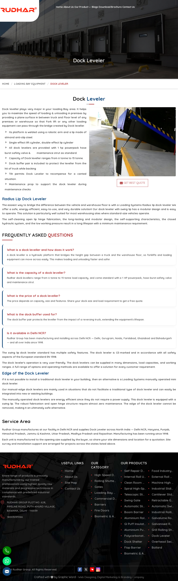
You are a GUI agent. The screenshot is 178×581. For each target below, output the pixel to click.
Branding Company (132, 577)
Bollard (157, 547)
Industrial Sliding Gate (163, 488)
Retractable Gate (163, 500)
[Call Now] (7, 550)
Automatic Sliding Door (135, 506)
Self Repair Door (135, 471)
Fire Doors (102, 510)
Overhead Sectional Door (163, 541)
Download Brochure (110, 7)
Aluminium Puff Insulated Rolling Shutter (135, 530)
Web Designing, (87, 577)
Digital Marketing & (108, 577)
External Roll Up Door (163, 476)
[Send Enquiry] (7, 571)
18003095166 (15, 517)
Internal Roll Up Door (135, 476)
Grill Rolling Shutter (163, 530)
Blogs (95, 7)
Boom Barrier (134, 512)
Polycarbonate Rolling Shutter (135, 535)
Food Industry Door (163, 471)
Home (59, 7)
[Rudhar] (16, 6)
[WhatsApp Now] (7, 561)
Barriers (100, 504)
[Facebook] (80, 569)
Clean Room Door (135, 482)
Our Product (81, 7)
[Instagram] (98, 569)
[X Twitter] (86, 569)
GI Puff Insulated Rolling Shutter (135, 524)
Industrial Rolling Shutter (163, 512)
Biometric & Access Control (106, 516)
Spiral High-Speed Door (135, 488)
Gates (99, 487)
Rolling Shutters (106, 481)
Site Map (71, 482)
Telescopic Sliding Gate (135, 494)
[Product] (132, 141)
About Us (68, 7)
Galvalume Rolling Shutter (163, 518)
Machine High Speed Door (163, 482)
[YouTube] (92, 569)
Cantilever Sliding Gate (163, 494)
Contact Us (128, 7)
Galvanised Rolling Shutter (163, 524)
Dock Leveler (161, 535)
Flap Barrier (132, 547)
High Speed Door (106, 475)
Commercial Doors (106, 498)
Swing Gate (132, 500)
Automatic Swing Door (163, 506)
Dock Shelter (133, 541)
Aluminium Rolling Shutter (135, 518)
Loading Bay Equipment (29, 83)
